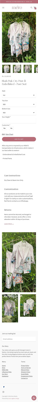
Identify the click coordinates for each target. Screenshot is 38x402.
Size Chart (9, 134)
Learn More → (9, 224)
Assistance (5, 376)
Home (4, 365)
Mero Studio (14, 396)
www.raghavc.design (13, 398)
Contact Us (24, 378)
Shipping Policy (25, 372)
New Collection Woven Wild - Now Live (19, 1)
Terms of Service (26, 368)
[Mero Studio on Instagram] (3, 392)
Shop (3, 368)
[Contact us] (34, 398)
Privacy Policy (25, 365)
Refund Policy (25, 370)
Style (3, 91)
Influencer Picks (6, 372)
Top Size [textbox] (5, 101)
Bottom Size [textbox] (6, 109)
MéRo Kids (5, 370)
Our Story (5, 374)
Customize (6, 125)
